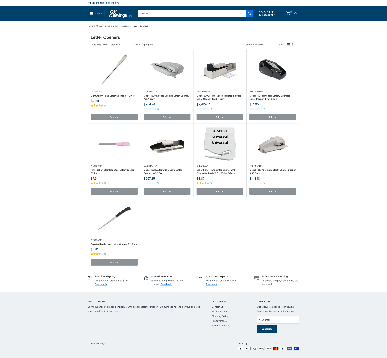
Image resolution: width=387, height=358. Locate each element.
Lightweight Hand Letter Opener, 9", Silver (113, 95)
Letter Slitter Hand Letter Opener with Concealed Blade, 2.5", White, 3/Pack (216, 171)
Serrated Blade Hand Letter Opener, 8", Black (114, 244)
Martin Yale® (150, 91)
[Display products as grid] (288, 44)
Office (99, 26)
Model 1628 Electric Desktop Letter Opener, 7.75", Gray (166, 97)
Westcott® (96, 166)
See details (101, 284)
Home (90, 26)
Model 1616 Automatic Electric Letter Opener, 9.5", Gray (272, 171)
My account (266, 14)
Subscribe (267, 328)
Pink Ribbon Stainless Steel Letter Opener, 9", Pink (113, 171)
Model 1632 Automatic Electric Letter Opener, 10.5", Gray (163, 171)
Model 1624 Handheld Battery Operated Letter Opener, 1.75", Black (269, 97)
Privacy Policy (219, 320)
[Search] (249, 13)
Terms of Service (221, 325)
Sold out (114, 117)
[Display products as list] (293, 44)
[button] (288, 13)
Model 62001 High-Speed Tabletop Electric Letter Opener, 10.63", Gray (219, 97)
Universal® (96, 91)
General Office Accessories (118, 26)
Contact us (217, 306)
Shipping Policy (220, 316)
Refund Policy (219, 311)
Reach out (211, 284)
